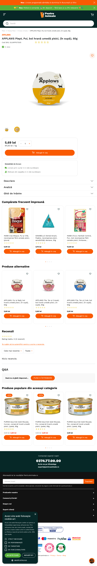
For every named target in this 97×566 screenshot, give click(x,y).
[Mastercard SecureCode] (76, 538)
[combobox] (48, 23)
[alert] (20, 538)
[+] (29, 143)
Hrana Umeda (23, 31)
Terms (59, 555)
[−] (21, 143)
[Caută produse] (7, 23)
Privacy (52, 555)
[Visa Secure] (69, 538)
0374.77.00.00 (48, 461)
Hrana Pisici (12, 31)
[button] (48, 181)
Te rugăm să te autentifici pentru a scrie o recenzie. (23, 344)
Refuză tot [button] (28, 555)
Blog (64, 555)
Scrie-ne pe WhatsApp (47, 464)
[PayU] (62, 538)
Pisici (3, 31)
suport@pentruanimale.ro (48, 467)
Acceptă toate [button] (13, 555)
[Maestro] (49, 538)
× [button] (35, 514)
